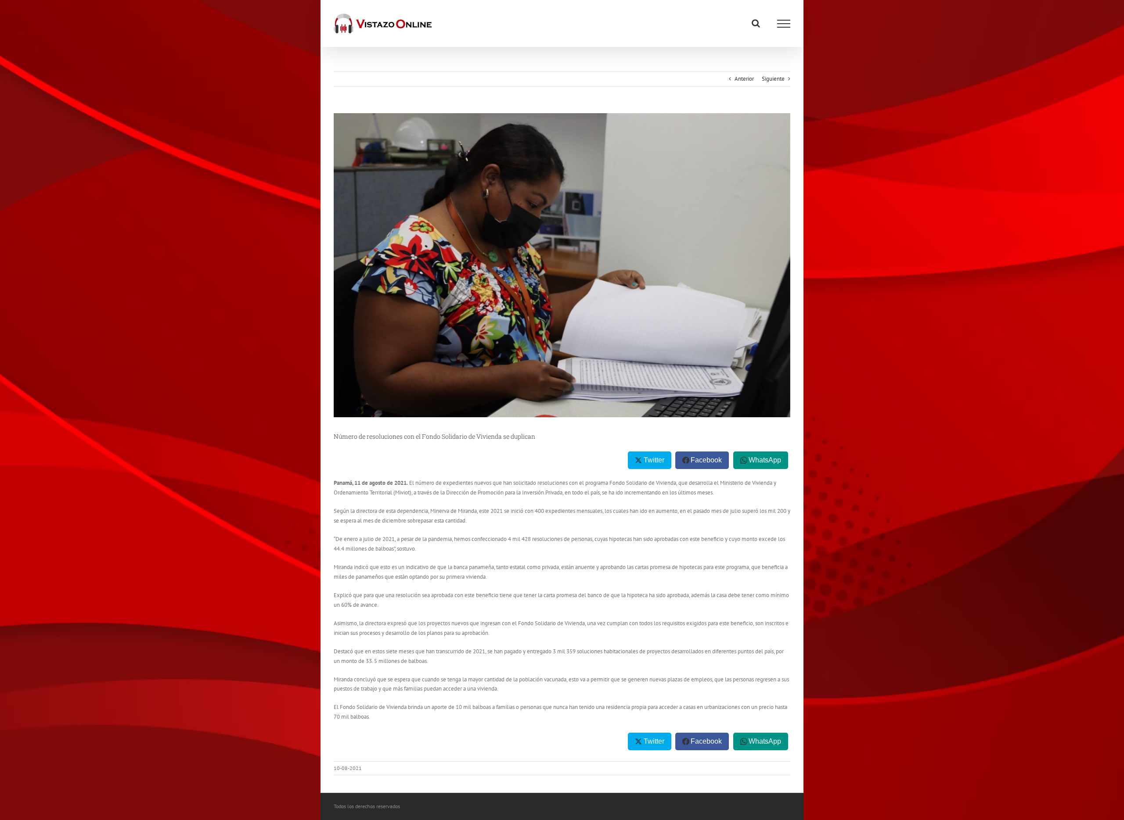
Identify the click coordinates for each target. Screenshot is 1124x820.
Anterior (744, 78)
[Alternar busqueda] (756, 23)
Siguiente (773, 78)
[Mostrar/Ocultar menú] (783, 24)
